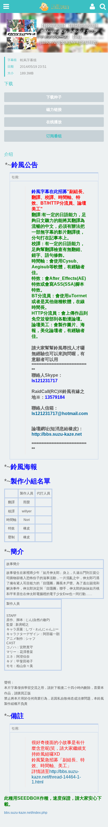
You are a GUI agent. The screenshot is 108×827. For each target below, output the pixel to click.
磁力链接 (54, 109)
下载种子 (54, 97)
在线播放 (54, 122)
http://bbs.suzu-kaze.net (57, 434)
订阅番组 (54, 136)
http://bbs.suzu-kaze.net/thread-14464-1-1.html (56, 776)
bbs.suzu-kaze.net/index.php (25, 813)
